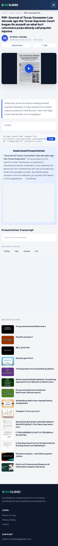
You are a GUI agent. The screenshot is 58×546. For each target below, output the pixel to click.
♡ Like (44, 45)
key (16, 251)
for (36, 251)
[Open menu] (53, 5)
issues (27, 251)
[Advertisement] (29, 202)
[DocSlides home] (10, 5)
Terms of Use (9, 515)
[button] (29, 68)
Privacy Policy (9, 520)
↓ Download (16, 45)
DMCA (5, 524)
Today (7, 251)
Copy (51, 139)
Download (31, 178)
